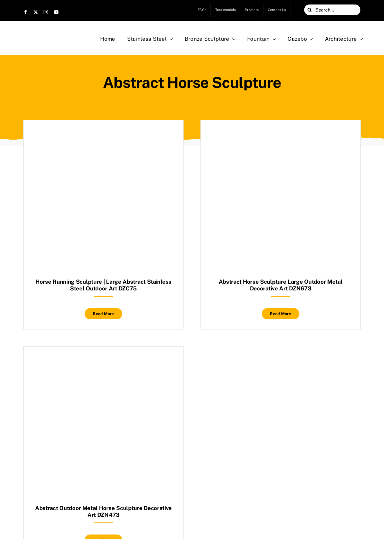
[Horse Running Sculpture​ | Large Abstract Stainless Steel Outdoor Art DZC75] (103, 134)
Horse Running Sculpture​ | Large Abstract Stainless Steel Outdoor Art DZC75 (103, 285)
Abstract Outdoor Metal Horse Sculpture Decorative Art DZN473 (103, 511)
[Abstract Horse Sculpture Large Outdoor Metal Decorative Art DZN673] (281, 134)
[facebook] (25, 12)
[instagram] (46, 12)
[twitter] (35, 12)
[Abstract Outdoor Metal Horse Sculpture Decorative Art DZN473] (103, 360)
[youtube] (56, 12)
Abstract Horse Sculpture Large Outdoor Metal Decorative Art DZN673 (281, 285)
